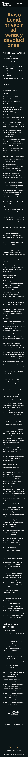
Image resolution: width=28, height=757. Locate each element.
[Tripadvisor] (21, 3)
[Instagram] (18, 3)
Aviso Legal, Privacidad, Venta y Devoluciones (14, 754)
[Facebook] (15, 3)
